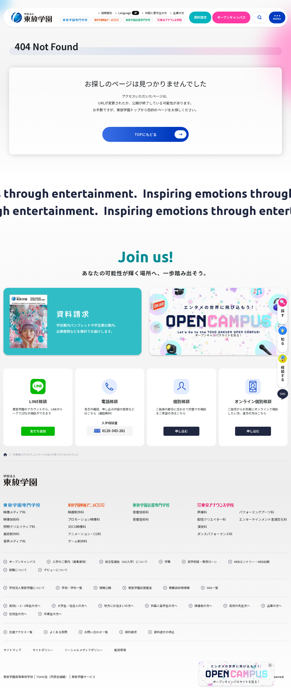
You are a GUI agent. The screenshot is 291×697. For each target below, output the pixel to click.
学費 (168, 562)
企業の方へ (274, 606)
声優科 (202, 512)
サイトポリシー (43, 650)
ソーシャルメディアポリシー (84, 650)
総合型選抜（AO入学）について (126, 562)
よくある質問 (58, 632)
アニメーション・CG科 (84, 534)
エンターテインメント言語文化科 (263, 519)
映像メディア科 (14, 512)
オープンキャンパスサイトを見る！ (236, 682)
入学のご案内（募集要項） (70, 562)
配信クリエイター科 (211, 519)
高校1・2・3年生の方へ (24, 606)
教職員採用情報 (179, 588)
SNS (283, 394)
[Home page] (5, 454)
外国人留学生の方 (156, 13)
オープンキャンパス (231, 17)
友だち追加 (38, 431)
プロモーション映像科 (84, 519)
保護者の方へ (203, 606)
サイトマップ (12, 650)
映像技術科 (11, 519)
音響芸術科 (141, 519)
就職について (18, 570)
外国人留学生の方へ (164, 606)
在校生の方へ (18, 614)
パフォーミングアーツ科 (256, 512)
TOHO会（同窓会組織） (52, 677)
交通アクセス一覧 (21, 632)
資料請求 (200, 17)
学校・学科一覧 (72, 588)
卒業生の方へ (53, 614)
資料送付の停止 (164, 632)
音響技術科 (141, 512)
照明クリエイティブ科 (19, 526)
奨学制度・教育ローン (202, 562)
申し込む (181, 431)
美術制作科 (11, 534)
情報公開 (105, 588)
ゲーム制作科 (77, 541)
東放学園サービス (83, 677)
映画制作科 (76, 512)
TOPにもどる (146, 134)
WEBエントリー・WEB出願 (251, 562)
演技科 (202, 526)
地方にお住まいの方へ (119, 606)
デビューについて (56, 570)
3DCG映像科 (77, 526)
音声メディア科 (14, 541)
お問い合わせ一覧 (96, 632)
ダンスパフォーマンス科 (214, 534)
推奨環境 (120, 650)
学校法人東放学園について (27, 588)
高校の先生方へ (239, 606)
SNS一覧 (212, 588)
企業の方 (178, 13)
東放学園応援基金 (140, 588)
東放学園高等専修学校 (18, 677)
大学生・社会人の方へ (72, 606)
